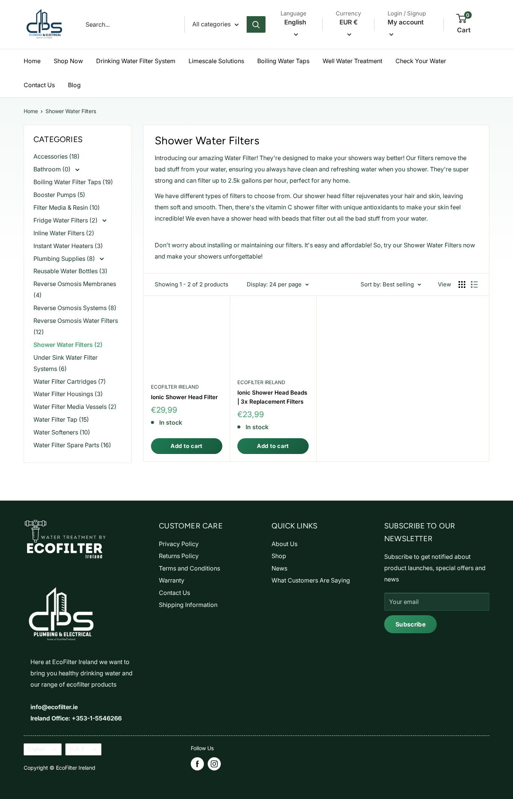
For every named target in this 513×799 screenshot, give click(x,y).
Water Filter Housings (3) (68, 394)
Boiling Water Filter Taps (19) (73, 182)
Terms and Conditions (189, 568)
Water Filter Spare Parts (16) (72, 445)
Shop (279, 556)
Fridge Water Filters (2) (66, 220)
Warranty (171, 580)
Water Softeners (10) (61, 432)
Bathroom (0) (52, 169)
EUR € (76, 749)
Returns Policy (179, 556)
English (36, 749)
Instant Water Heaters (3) (68, 246)
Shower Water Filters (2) (68, 344)
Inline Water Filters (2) (63, 233)
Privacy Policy (179, 544)
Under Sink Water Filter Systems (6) (65, 363)
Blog (74, 85)
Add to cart (186, 445)
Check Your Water (420, 61)
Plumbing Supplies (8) (65, 258)
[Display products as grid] (462, 284)
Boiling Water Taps (283, 61)
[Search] (256, 24)
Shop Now (68, 61)
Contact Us (39, 85)
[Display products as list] (474, 284)
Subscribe (410, 624)
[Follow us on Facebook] (197, 763)
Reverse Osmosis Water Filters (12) (75, 326)
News (279, 568)
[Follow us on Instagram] (214, 763)
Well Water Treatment (352, 61)
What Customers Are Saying (311, 580)
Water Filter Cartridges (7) (69, 381)
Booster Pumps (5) (59, 194)
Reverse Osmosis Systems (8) (74, 308)
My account (406, 22)
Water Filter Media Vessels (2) (74, 406)
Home (32, 61)
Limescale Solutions (216, 61)
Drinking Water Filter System (135, 61)
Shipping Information (188, 604)
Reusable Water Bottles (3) (70, 271)
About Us (284, 544)
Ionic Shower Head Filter (184, 397)
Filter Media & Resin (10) (66, 207)
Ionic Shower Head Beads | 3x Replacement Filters (272, 397)
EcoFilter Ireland (175, 387)
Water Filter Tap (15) (61, 419)
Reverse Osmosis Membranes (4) (74, 289)
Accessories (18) (56, 156)
